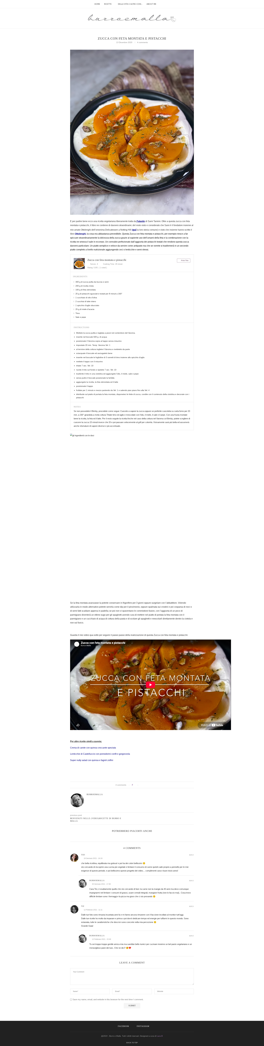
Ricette (108, 4)
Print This (185, 261)
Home (97, 4)
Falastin (141, 221)
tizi (83, 855)
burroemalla (95, 794)
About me (151, 4)
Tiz (82, 906)
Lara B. (160, 1036)
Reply (191, 855)
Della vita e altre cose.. (130, 4)
